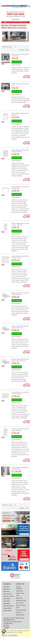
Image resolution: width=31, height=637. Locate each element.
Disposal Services (21, 605)
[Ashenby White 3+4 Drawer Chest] (5, 395)
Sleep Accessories (8, 605)
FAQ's (17, 595)
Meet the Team (20, 593)
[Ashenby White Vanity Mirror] (5, 58)
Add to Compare (16, 65)
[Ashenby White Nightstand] (5, 116)
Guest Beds (6, 601)
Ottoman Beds (7, 608)
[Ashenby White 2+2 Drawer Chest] (5, 259)
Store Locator (20, 603)
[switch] (3, 634)
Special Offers (7, 610)
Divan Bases (6, 598)
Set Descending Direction (17, 47)
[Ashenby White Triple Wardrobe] (5, 471)
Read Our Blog (20, 614)
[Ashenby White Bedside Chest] (5, 153)
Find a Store (15, 19)
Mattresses (6, 591)
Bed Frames (6, 589)
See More (14, 73)
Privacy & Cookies (21, 610)
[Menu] (9, 2)
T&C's (17, 607)
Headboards (6, 603)
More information (13, 635)
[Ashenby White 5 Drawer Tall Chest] (5, 227)
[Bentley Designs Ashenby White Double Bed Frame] (5, 328)
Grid (27, 47)
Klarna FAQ (19, 598)
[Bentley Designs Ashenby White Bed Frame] (5, 295)
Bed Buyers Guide (21, 600)
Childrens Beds (7, 594)
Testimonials (19, 591)
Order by (5, 47)
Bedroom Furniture (8, 596)
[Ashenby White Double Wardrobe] (5, 432)
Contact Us (19, 612)
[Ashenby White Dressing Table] (5, 190)
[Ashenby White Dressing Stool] (5, 86)
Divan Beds (6, 586)
